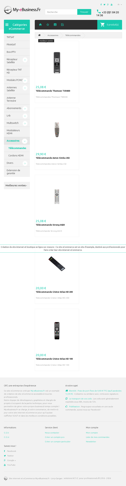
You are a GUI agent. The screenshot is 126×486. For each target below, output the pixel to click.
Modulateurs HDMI (13, 132)
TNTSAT (10, 37)
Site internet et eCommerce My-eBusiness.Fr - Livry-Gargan (35, 478)
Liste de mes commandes (97, 437)
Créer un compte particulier (58, 441)
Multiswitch (13, 123)
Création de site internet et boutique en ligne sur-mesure (27, 247)
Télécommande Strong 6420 (50, 225)
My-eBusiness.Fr (38, 391)
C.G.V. (6, 433)
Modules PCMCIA (15, 80)
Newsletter (91, 441)
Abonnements (14, 108)
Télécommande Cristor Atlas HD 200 (54, 292)
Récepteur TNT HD (14, 71)
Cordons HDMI (15, 155)
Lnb (8, 115)
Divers (10, 163)
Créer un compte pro (54, 437)
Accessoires (13, 140)
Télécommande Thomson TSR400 (53, 91)
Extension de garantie (13, 172)
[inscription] (55, 25)
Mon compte (92, 433)
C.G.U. (7, 437)
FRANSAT (11, 44)
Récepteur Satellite (12, 61)
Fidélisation (74, 406)
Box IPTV (11, 52)
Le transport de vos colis (80, 399)
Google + (11, 460)
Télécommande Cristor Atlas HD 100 (54, 359)
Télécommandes (17, 148)
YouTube (11, 465)
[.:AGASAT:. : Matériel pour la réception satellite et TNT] (39, 35)
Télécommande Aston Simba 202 (53, 158)
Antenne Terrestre (11, 99)
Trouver (84, 12)
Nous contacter (52, 433)
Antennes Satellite (12, 89)
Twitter (10, 456)
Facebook (11, 451)
